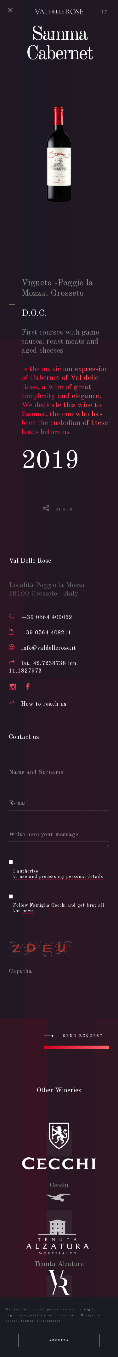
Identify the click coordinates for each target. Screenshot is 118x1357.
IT (104, 12)
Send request (83, 1036)
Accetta (59, 1340)
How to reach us (44, 704)
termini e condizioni (41, 1320)
